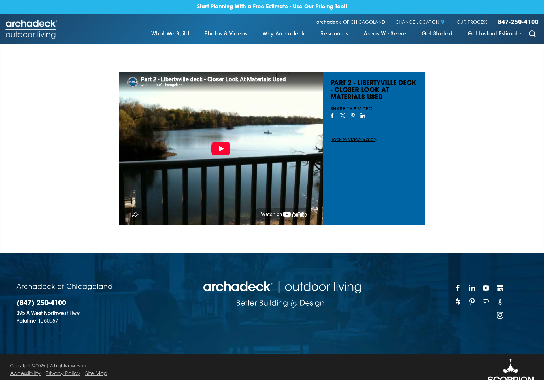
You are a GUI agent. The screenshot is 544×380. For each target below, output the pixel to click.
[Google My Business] (500, 288)
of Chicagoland (350, 22)
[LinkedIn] (472, 288)
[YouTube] (486, 288)
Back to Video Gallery (354, 140)
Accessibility (25, 374)
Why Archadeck (284, 34)
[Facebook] (458, 288)
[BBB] (500, 301)
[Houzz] (458, 301)
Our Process (472, 22)
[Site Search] (532, 35)
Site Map (96, 374)
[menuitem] (170, 35)
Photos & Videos (226, 34)
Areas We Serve (385, 34)
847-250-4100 (518, 22)
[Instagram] (500, 315)
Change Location (417, 22)
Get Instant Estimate (494, 34)
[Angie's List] (486, 301)
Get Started (437, 34)
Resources (334, 34)
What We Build (170, 34)
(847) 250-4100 (41, 303)
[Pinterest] (472, 301)
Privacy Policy (63, 374)
